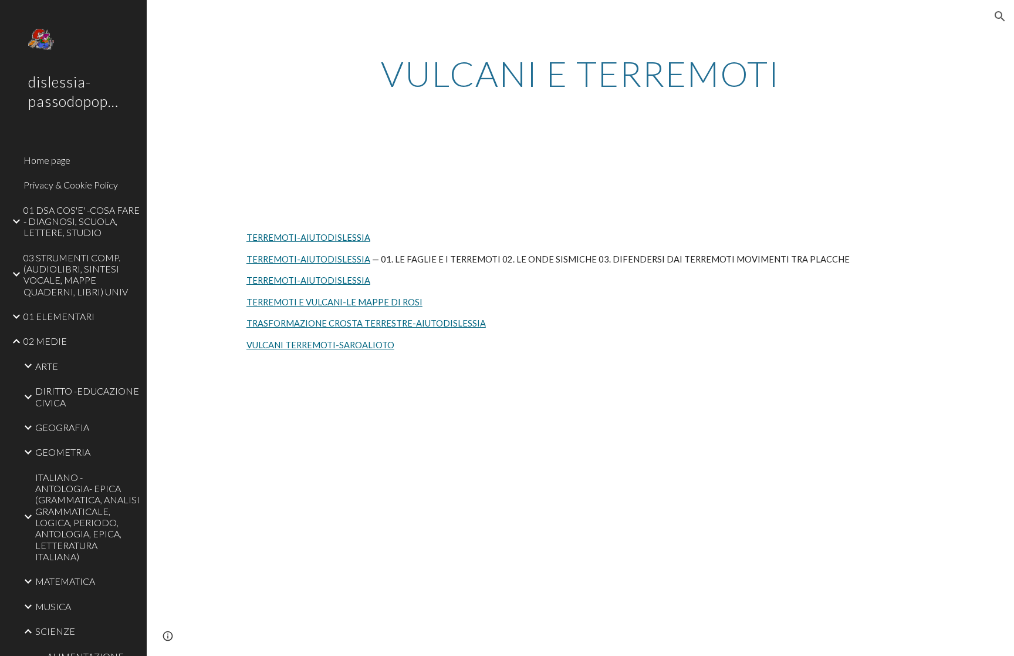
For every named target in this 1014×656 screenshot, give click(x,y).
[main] (580, 73)
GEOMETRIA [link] (62, 451)
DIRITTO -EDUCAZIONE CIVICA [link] (87, 396)
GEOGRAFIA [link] (62, 427)
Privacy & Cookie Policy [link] (70, 184)
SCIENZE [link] (55, 631)
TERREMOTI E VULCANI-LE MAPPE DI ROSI (334, 302)
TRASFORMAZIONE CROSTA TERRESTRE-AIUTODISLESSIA (366, 323)
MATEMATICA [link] (65, 581)
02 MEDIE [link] (45, 340)
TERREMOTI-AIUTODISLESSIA (308, 238)
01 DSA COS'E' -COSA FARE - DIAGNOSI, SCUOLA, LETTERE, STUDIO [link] (81, 221)
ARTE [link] (46, 366)
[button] (1000, 16)
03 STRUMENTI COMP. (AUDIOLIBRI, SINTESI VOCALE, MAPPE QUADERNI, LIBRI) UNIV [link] (75, 274)
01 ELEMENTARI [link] (58, 316)
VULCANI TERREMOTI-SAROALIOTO (320, 345)
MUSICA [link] (53, 606)
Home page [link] (46, 160)
